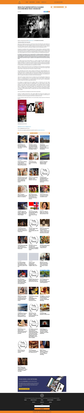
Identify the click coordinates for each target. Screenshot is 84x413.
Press (42, 399)
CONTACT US (43, 2)
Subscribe (42, 408)
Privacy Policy (34, 399)
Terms (25, 399)
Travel (50, 402)
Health (33, 402)
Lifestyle (42, 402)
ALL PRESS (38, 2)
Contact (59, 399)
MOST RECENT (32, 2)
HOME (27, 2)
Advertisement (50, 399)
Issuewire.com (30, 40)
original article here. (41, 130)
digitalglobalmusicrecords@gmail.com (24, 126)
